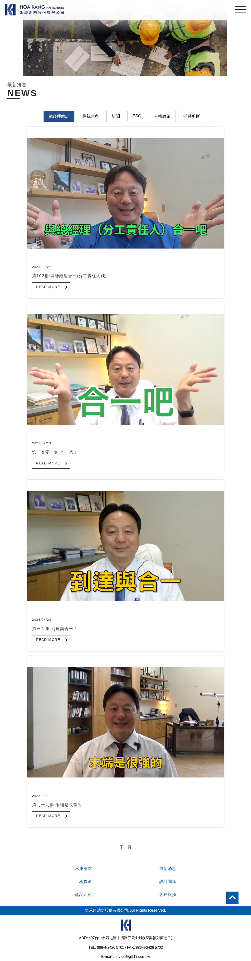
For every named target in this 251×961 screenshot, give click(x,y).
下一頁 (125, 847)
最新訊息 (90, 116)
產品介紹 (83, 894)
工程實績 (83, 881)
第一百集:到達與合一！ (55, 629)
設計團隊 (167, 881)
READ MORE (48, 287)
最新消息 (167, 868)
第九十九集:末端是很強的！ (59, 805)
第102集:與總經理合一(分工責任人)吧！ (71, 276)
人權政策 (162, 116)
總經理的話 (59, 116)
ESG (137, 116)
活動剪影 (191, 116)
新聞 (116, 116)
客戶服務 (167, 894)
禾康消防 (83, 868)
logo (125, 926)
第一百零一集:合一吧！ (55, 452)
